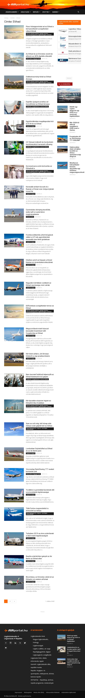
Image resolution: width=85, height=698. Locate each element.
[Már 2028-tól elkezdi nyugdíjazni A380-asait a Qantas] (62, 125)
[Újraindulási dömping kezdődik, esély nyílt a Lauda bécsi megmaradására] (14, 215)
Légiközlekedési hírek (38, 636)
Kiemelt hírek (30, 216)
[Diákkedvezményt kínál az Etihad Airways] (14, 82)
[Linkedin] (15, 643)
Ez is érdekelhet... (64, 84)
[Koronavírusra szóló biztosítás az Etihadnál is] (14, 172)
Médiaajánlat (28, 692)
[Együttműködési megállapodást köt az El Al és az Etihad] (14, 127)
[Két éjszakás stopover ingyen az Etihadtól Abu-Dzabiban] (14, 406)
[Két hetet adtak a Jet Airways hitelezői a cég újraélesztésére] (14, 359)
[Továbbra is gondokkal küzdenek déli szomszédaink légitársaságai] (14, 495)
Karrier (55, 12)
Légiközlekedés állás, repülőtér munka (68, 22)
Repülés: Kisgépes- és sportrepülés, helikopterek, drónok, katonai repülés (42, 674)
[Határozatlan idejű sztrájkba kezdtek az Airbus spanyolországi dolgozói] (62, 149)
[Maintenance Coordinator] (63, 60)
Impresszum (18, 692)
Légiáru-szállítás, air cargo (41, 649)
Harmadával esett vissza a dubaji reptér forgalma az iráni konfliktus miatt (68, 96)
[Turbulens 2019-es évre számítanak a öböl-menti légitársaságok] (14, 539)
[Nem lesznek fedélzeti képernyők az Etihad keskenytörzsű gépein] (14, 380)
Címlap (6, 18)
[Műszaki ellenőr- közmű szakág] (63, 46)
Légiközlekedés (11, 12)
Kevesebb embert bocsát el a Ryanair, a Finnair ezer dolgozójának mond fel (40, 189)
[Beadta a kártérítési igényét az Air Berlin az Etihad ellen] (14, 562)
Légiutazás (25, 12)
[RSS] (20, 643)
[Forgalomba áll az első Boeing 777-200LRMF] (62, 139)
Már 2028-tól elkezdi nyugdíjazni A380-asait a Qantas (74, 126)
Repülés (36, 12)
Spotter (45, 12)
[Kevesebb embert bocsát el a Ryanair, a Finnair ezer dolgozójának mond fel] (14, 192)
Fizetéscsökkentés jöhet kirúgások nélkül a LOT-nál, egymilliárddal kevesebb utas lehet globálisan (39, 237)
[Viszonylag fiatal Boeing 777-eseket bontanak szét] (14, 475)
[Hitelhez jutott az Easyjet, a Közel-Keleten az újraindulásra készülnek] (14, 265)
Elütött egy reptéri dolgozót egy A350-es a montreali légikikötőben (75, 111)
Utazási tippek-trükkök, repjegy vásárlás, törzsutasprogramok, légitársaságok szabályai (39, 34)
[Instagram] (10, 643)
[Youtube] (5, 648)
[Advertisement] (42, 617)
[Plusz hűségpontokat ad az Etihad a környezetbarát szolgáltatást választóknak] (14, 32)
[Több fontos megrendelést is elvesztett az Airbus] (14, 514)
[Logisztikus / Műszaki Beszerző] (63, 31)
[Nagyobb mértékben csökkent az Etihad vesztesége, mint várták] (14, 288)
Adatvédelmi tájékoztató (68, 692)
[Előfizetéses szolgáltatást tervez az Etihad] (14, 311)
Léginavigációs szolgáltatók (42, 655)
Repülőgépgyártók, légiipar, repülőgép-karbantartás (37, 429)
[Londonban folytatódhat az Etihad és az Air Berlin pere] (14, 454)
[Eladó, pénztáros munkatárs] (63, 53)
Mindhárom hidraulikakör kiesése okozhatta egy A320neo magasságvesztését (77, 167)
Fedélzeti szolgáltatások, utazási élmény (37, 106)
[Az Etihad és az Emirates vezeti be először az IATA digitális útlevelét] (14, 59)
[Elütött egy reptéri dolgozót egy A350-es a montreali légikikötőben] (62, 109)
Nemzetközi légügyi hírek (33, 58)
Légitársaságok (31, 126)
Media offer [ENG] (39, 692)
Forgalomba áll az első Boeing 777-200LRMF (75, 138)
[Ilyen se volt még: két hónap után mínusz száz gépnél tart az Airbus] (14, 429)
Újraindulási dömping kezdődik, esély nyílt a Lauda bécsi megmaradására (38, 212)
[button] (78, 12)
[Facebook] (5, 643)
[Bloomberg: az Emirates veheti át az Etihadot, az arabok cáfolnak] (14, 582)
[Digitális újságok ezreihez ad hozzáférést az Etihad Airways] (14, 107)
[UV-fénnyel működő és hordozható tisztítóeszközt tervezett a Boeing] (14, 148)
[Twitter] (25, 643)
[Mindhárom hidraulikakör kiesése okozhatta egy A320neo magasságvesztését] (62, 165)
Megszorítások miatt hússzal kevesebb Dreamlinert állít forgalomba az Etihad (37, 331)
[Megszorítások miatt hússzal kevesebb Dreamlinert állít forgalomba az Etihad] (14, 334)
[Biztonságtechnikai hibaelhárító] (63, 38)
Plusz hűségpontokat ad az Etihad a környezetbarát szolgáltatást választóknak (40, 28)
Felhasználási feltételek (53, 692)
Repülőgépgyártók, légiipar (42, 652)
